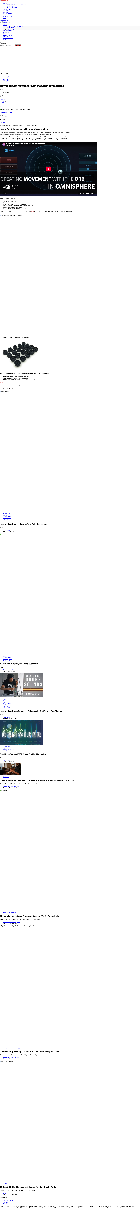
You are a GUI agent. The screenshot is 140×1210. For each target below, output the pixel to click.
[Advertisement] (70, 61)
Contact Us (10, 6)
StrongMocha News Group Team (11, 786)
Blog (4, 18)
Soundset (5, 79)
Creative (6, 10)
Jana (4, 1193)
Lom (4, 699)
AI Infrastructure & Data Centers (11, 1048)
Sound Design (7, 13)
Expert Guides (7, 9)
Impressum (6, 1202)
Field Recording (7, 514)
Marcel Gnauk (6, 530)
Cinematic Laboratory (8, 670)
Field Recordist (7, 518)
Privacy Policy (8, 1200)
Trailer (5, 15)
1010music (6, 777)
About (5, 3)
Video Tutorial (8, 16)
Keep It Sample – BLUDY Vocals (6, 112)
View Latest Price (4, 382)
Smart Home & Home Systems (11, 912)
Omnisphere (6, 76)
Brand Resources (11, 7)
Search (18, 45)
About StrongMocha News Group (17, 5)
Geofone (5, 705)
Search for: (3, 43)
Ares (32, 211)
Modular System (7, 659)
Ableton (5, 515)
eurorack (5, 656)
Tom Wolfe (6, 80)
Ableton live (6, 702)
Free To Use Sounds (8, 749)
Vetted (5, 12)
